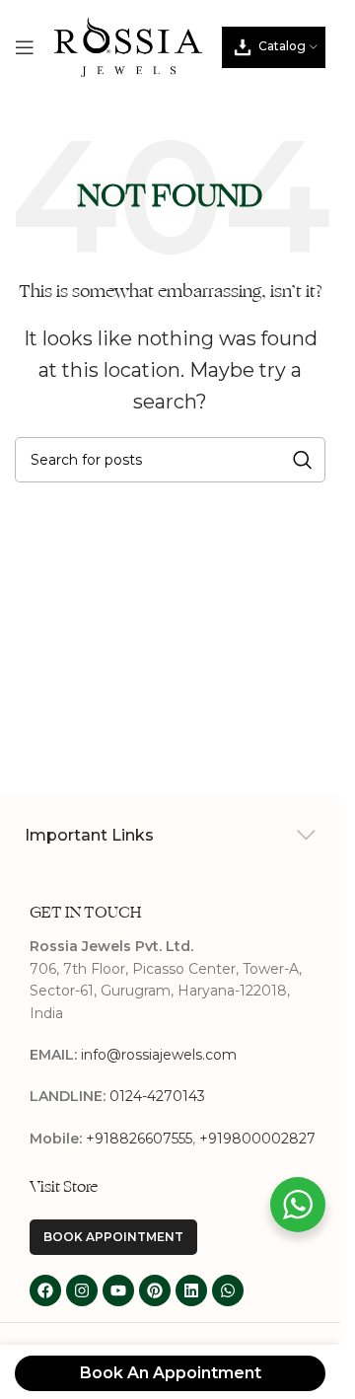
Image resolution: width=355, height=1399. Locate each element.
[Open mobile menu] (24, 47)
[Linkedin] (191, 1290)
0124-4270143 (157, 1096)
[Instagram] (82, 1290)
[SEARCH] (302, 459)
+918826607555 (139, 1138)
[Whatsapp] (228, 1290)
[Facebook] (45, 1290)
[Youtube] (118, 1290)
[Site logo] (128, 45)
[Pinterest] (155, 1290)
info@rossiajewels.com (159, 1055)
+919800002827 (257, 1138)
